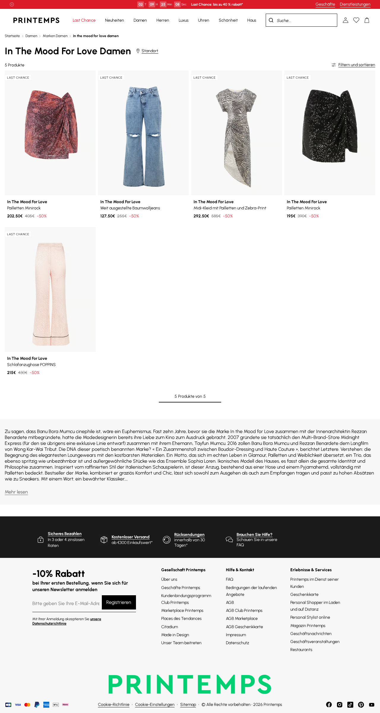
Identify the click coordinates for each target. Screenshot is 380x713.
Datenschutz (237, 642)
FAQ (229, 579)
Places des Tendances (181, 618)
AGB (230, 602)
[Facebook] (328, 704)
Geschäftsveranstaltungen (315, 641)
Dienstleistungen (355, 4)
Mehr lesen (16, 492)
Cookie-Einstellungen (155, 704)
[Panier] (366, 20)
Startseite (12, 36)
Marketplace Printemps (182, 610)
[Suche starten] (271, 20)
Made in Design (175, 634)
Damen (31, 36)
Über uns (169, 579)
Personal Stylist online (310, 617)
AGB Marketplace (242, 618)
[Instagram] (339, 704)
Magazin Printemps (307, 625)
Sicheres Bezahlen (65, 533)
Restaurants (301, 649)
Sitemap (188, 704)
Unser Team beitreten (181, 642)
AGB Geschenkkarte (244, 626)
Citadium (169, 626)
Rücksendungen (189, 534)
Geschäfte (325, 4)
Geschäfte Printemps (180, 587)
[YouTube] (371, 704)
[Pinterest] (361, 704)
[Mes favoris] (356, 20)
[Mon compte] (345, 20)
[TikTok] (350, 704)
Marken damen (55, 36)
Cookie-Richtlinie (113, 704)
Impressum (236, 634)
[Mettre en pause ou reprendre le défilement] (12, 4)
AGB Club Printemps (244, 610)
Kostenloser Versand (131, 536)
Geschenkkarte (304, 594)
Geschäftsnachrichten (311, 633)
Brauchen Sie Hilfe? (255, 534)
